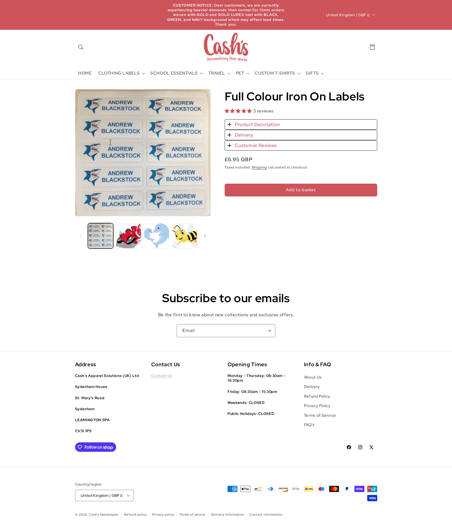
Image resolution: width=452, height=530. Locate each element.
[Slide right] (205, 235)
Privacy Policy (317, 405)
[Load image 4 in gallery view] (184, 236)
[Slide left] (81, 235)
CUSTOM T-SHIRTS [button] (275, 73)
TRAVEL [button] (216, 73)
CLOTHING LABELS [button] (119, 73)
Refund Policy (317, 396)
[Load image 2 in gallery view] (128, 236)
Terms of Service (320, 415)
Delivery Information (227, 514)
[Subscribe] (269, 330)
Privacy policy (163, 514)
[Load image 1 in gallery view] (100, 236)
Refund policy (135, 514)
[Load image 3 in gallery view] (157, 236)
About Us (313, 377)
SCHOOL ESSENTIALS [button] (174, 73)
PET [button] (240, 73)
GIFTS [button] (312, 73)
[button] (81, 47)
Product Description (257, 124)
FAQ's (309, 424)
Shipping (259, 167)
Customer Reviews (256, 145)
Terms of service (192, 514)
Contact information (266, 514)
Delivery (244, 135)
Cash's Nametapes (103, 514)
